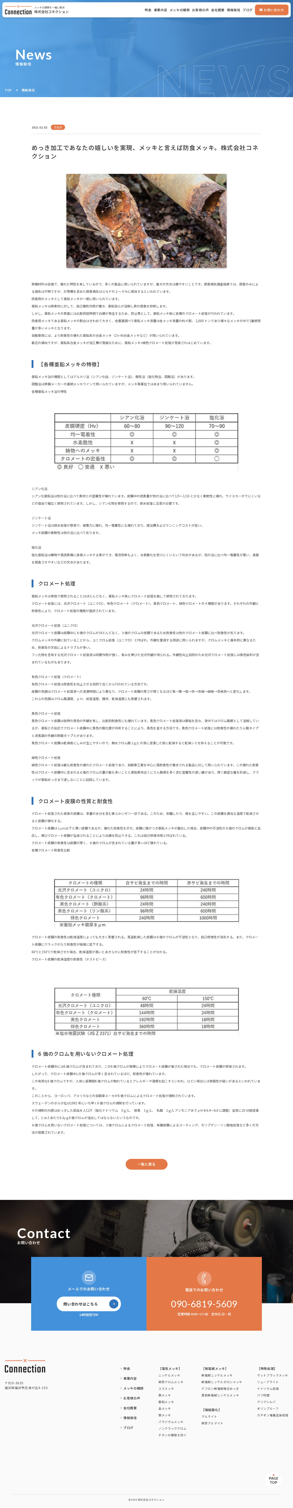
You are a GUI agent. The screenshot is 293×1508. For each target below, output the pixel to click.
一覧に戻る (147, 1164)
